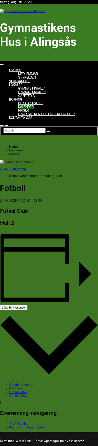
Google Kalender (21, 384)
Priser (23, 110)
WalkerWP (76, 441)
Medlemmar (28, 74)
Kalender (26, 107)
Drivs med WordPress (16, 441)
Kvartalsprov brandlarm (27, 427)
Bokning (15, 99)
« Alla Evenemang (13, 169)
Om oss (15, 70)
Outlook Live (18, 395)
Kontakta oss (20, 118)
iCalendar (16, 388)
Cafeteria (26, 96)
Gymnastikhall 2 (32, 92)
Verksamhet (19, 81)
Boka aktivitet (30, 103)
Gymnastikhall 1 (32, 88)
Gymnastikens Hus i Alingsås (38, 35)
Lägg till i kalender (14, 307)
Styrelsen (27, 77)
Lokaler (16, 85)
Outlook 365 (18, 392)
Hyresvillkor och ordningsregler (46, 114)
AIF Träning (18, 423)
